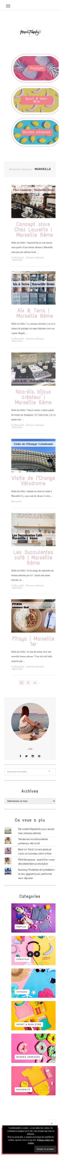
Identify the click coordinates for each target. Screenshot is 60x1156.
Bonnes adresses (37, 132)
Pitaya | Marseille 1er (33, 641)
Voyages (37, 68)
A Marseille (17, 257)
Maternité (23, 1090)
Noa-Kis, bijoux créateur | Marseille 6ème (33, 397)
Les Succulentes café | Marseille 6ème (33, 558)
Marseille (17, 260)
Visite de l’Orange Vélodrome (33, 480)
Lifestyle (22, 959)
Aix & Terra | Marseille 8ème (33, 313)
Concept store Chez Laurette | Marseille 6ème (33, 230)
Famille (21, 927)
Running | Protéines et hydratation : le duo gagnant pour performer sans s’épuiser (36, 873)
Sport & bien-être (36, 100)
